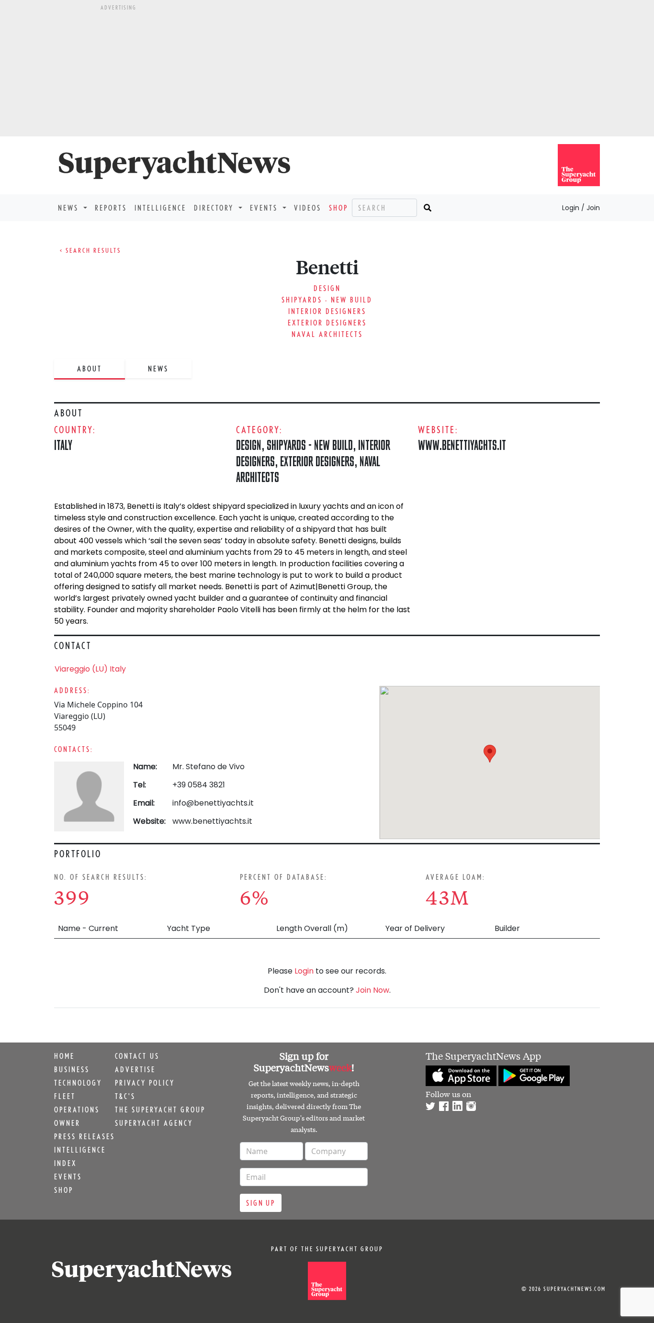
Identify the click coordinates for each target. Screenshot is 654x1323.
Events (68, 1176)
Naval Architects (327, 334)
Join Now (372, 990)
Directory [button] (215, 207)
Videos (307, 207)
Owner (67, 1123)
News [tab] (158, 368)
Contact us (137, 1056)
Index (65, 1163)
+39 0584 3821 (198, 784)
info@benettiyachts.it (213, 802)
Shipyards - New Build (327, 299)
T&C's (125, 1096)
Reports (111, 207)
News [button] (69, 207)
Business (72, 1069)
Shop (338, 207)
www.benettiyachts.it (462, 445)
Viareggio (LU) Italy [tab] (90, 668)
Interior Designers (327, 311)
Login (304, 970)
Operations (77, 1109)
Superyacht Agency (154, 1123)
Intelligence (160, 207)
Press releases (84, 1136)
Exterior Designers (327, 322)
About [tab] (89, 368)
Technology (78, 1082)
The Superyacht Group (160, 1109)
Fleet (65, 1096)
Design (327, 288)
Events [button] (265, 207)
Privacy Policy (145, 1082)
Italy (63, 445)
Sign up (260, 1203)
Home (64, 1056)
